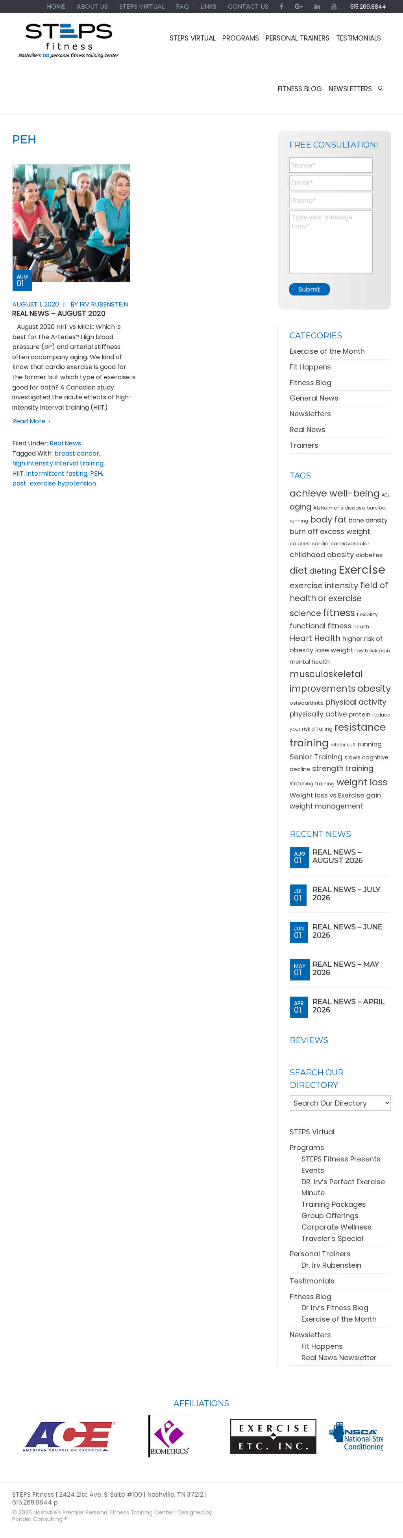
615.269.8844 (368, 7)
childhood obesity (322, 554)
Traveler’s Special (332, 1238)
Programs (307, 1147)
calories (300, 543)
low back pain (372, 650)
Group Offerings (330, 1215)
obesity (374, 688)
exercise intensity (324, 585)
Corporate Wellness (336, 1227)
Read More (29, 421)
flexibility (367, 614)
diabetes (369, 555)
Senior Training (316, 757)
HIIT (18, 473)
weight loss (361, 781)
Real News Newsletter (339, 1358)
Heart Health (315, 638)
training (325, 783)
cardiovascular (350, 543)
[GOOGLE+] (299, 6)
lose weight (334, 650)
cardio (320, 543)
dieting (323, 570)
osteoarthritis (307, 703)
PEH (96, 473)
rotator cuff (343, 745)
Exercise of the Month (327, 351)
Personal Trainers (320, 1254)
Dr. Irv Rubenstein (331, 1265)
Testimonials (312, 1281)
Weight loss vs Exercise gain (335, 795)
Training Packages (333, 1204)
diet (298, 570)
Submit (309, 289)
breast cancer (76, 453)
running (370, 744)
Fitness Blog (310, 383)
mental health (310, 662)
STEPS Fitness (69, 44)
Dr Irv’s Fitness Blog (334, 1308)
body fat (328, 519)
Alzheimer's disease (339, 507)
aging (300, 507)
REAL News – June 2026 (347, 931)
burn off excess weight (330, 531)
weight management (326, 806)
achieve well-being (335, 493)
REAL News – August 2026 (337, 856)
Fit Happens (310, 367)
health (361, 626)
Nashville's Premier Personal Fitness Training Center (103, 1512)
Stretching (301, 784)
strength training (342, 768)
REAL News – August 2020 (58, 313)
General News (314, 398)
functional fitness (320, 626)
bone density (368, 520)
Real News (65, 443)
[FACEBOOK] (281, 6)
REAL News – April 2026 (348, 1006)
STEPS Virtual (312, 1132)
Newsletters (310, 414)
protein (359, 714)
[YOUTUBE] (334, 6)
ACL (386, 495)
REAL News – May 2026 (345, 968)
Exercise (362, 569)
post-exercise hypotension (54, 483)
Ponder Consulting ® (39, 1519)
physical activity (355, 702)
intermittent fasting (56, 473)
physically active (318, 714)
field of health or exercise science (339, 599)
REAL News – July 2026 (346, 894)
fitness (339, 613)
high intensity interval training (58, 463)
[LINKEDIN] (317, 6)
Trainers (304, 445)
